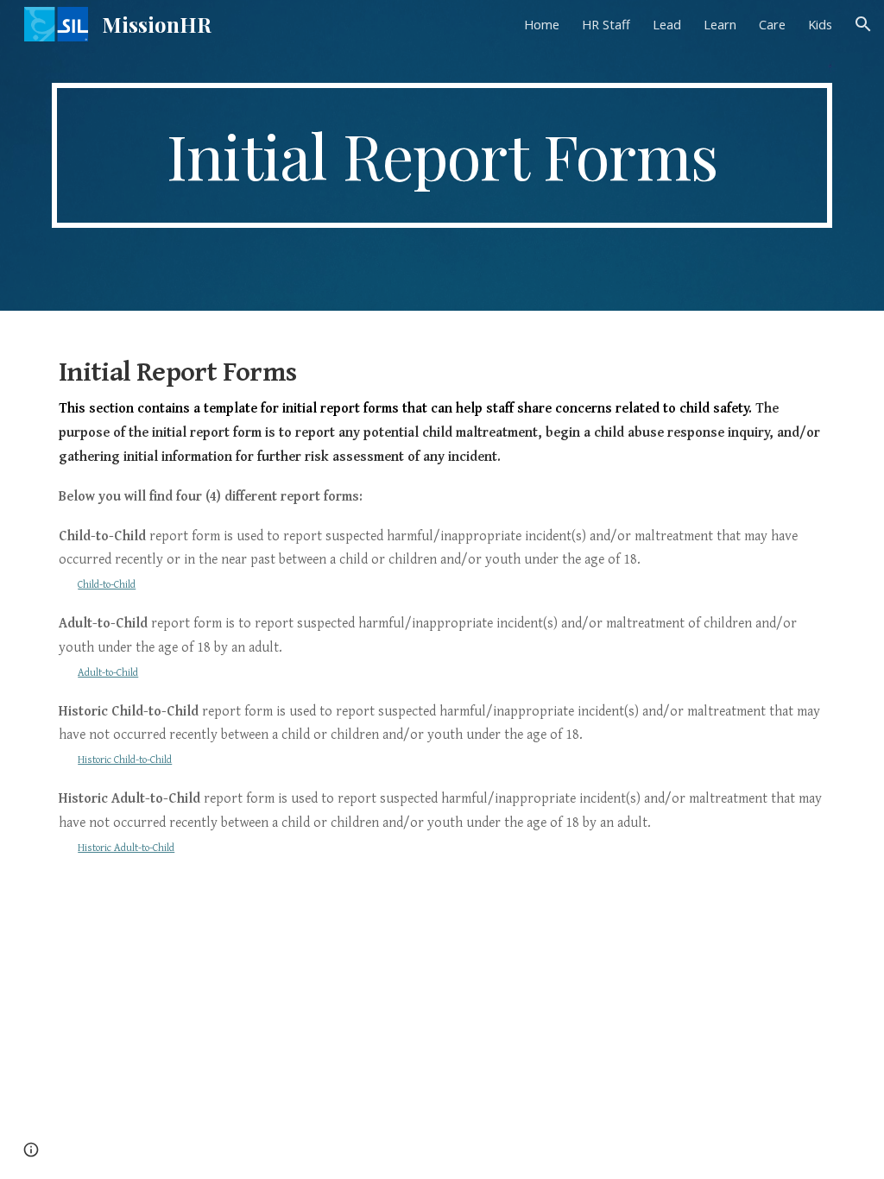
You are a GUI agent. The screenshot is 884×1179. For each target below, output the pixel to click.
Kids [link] (820, 24)
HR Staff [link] (606, 24)
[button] (863, 24)
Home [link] (541, 24)
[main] (442, 155)
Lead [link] (667, 24)
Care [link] (772, 24)
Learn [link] (720, 24)
